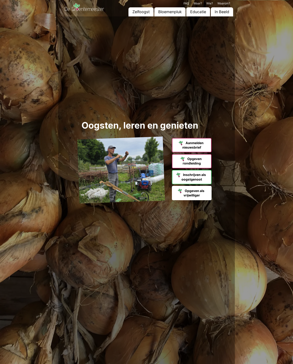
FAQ (186, 3)
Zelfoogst (141, 11)
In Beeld (222, 11)
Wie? (209, 3)
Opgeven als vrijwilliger (194, 193)
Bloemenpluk (170, 11)
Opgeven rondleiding (192, 161)
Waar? (197, 3)
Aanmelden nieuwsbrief (193, 145)
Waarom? (223, 3)
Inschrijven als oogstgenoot (193, 177)
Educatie (198, 11)
